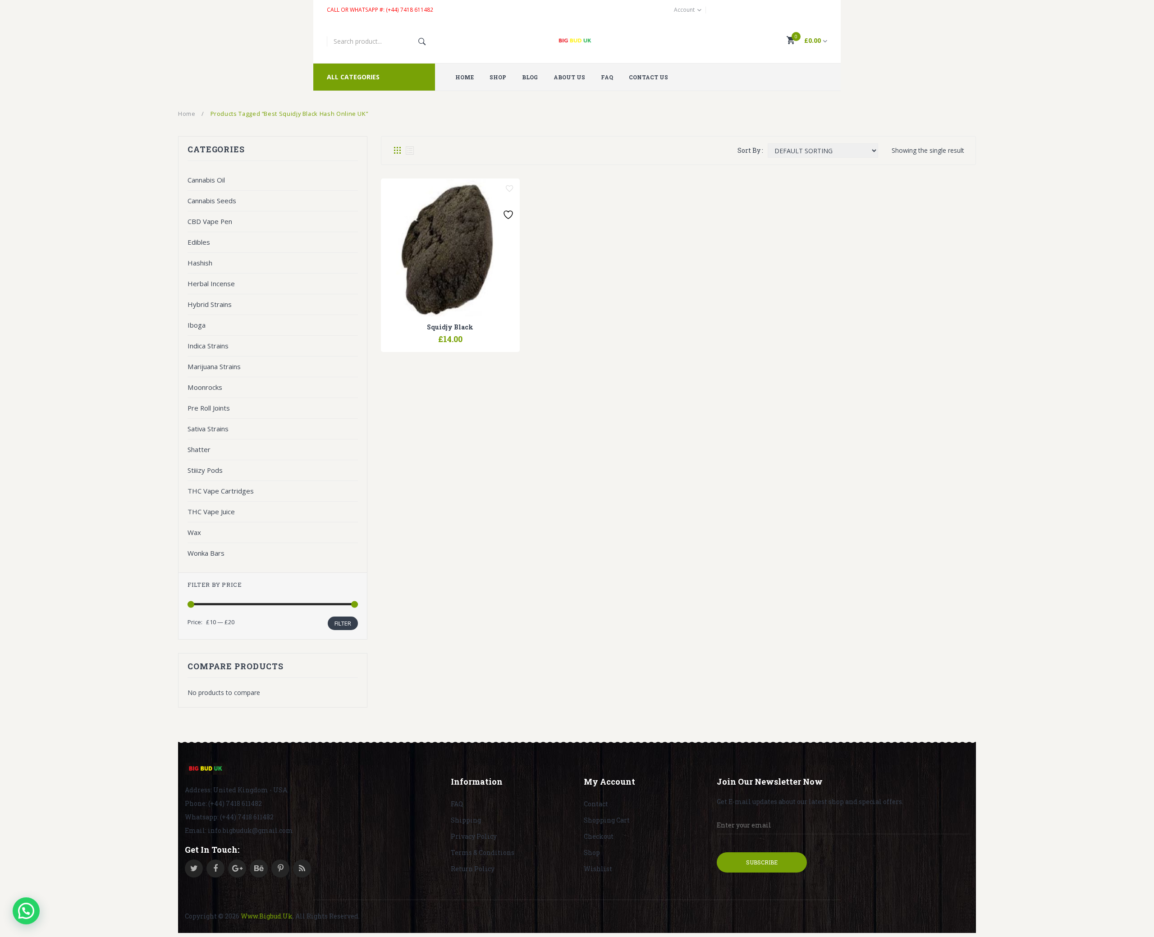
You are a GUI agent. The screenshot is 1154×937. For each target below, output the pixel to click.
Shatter (199, 449)
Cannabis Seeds (212, 200)
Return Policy (473, 868)
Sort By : (750, 150)
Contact (596, 804)
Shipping (466, 820)
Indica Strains (208, 345)
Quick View (473, 334)
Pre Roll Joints (209, 407)
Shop (592, 852)
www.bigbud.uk (267, 916)
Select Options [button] (427, 334)
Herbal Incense (211, 283)
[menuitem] (468, 77)
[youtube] (259, 868)
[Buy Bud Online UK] (577, 41)
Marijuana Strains (214, 366)
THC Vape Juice (211, 511)
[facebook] (215, 868)
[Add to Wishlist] (509, 188)
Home (187, 114)
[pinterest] (280, 868)
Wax (194, 532)
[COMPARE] (450, 334)
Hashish (200, 262)
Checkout (599, 836)
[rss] (302, 868)
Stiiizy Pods (205, 470)
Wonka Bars (206, 553)
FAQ (457, 804)
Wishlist (598, 868)
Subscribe (762, 862)
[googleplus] (237, 868)
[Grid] (397, 150)
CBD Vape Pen (210, 221)
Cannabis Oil (206, 179)
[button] (26, 910)
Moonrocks (205, 387)
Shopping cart (607, 820)
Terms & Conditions (482, 852)
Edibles (199, 242)
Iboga (197, 324)
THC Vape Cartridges (221, 490)
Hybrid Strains (210, 304)
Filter (342, 623)
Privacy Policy (474, 836)
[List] (409, 150)
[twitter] (194, 868)
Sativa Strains (208, 428)
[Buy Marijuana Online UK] (206, 769)
